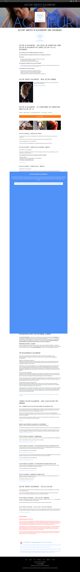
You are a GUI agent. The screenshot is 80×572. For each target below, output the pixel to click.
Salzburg (28, 66)
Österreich (21, 395)
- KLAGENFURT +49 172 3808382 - (40, 6)
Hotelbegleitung (37, 394)
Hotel (33, 346)
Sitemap (53, 559)
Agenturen (39, 559)
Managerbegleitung (49, 394)
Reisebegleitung (43, 394)
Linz (21, 66)
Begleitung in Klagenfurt (51, 338)
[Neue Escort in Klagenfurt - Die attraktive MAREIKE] (26, 102)
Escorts (30, 559)
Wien (31, 66)
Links (43, 559)
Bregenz (25, 66)
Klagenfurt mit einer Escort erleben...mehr (26, 432)
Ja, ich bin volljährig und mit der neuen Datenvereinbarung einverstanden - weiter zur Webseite (38, 183)
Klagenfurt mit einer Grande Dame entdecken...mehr (27, 470)
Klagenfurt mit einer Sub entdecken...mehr (26, 459)
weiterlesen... (21, 420)
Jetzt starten (40, 116)
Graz (23, 66)
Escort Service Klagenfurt (40, 4)
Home (26, 559)
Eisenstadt (34, 66)
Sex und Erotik (55, 394)
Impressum (48, 559)
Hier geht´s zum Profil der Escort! (40, 85)
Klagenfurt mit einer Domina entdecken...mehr (26, 452)
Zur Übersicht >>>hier (22, 162)
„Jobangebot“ (52, 499)
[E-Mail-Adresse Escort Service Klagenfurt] (76, 1)
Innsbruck (39, 66)
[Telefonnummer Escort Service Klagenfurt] (73, 1)
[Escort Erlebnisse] (40, 129)
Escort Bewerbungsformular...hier (24, 512)
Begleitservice (21, 394)
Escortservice (26, 394)
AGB (34, 559)
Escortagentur (31, 394)
